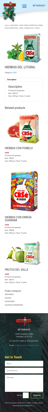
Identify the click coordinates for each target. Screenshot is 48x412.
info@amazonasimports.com (27, 345)
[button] (39, 34)
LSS (34, 405)
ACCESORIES (10, 301)
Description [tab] (11, 80)
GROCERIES (9, 294)
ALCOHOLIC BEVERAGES (14, 305)
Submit (37, 395)
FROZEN (8, 298)
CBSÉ (15, 72)
